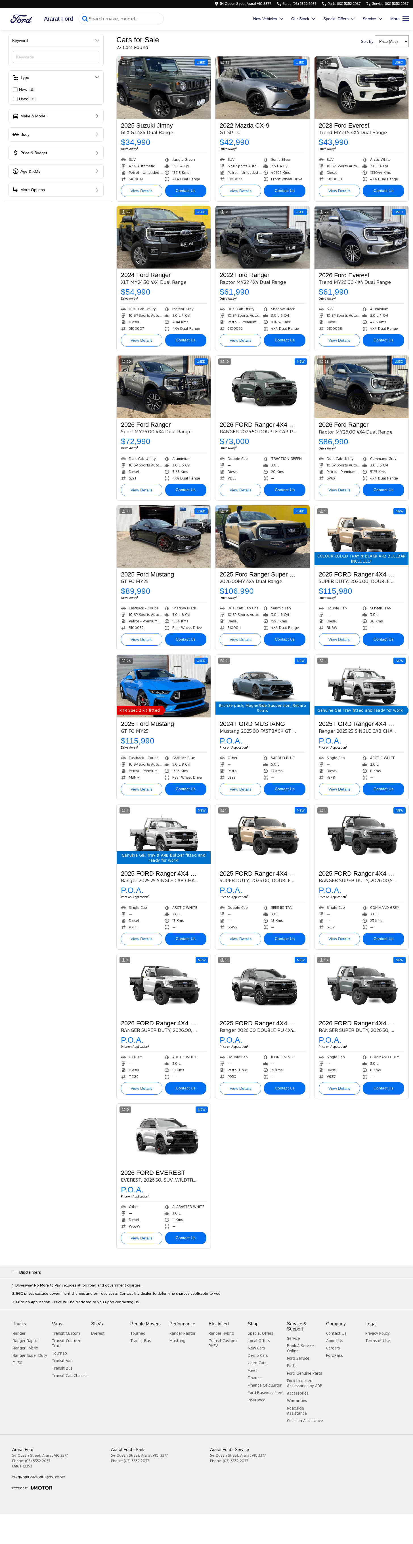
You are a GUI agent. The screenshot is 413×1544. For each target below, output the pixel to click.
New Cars (256, 1348)
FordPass (334, 1355)
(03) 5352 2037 (37, 1461)
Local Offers (259, 1340)
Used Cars (257, 1362)
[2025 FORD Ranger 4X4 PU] (262, 985)
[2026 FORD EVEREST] (164, 1135)
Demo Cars (258, 1355)
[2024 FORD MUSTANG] (262, 686)
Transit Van (62, 1360)
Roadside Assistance (297, 1411)
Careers (333, 1348)
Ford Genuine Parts (304, 1373)
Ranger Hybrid (25, 1348)
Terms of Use (377, 1340)
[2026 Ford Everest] (361, 237)
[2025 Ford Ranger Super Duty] (262, 536)
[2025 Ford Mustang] (164, 536)
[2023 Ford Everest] (361, 87)
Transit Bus (62, 1368)
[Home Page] (21, 18)
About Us (334, 1340)
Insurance (256, 1400)
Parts (292, 1365)
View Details (141, 191)
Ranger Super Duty (30, 1355)
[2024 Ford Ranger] (164, 237)
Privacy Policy (377, 1333)
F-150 (17, 1362)
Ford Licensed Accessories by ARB (304, 1383)
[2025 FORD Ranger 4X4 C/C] (361, 536)
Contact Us (186, 190)
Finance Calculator (265, 1385)
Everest (98, 1333)
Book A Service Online (300, 1348)
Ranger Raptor (26, 1340)
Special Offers (336, 18)
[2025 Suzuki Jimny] (164, 87)
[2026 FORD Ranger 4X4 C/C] (164, 985)
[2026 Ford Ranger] (164, 387)
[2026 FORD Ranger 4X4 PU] (262, 387)
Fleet (252, 1370)
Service (369, 18)
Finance (255, 1377)
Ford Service (298, 1358)
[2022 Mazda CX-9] (262, 87)
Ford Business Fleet (266, 1392)
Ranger (19, 1333)
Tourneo (59, 1353)
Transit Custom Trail (66, 1343)
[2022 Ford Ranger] (262, 237)
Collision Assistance (305, 1420)
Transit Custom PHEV (223, 1343)
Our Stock (300, 18)
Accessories (298, 1393)
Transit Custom (66, 1333)
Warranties (297, 1400)
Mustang (177, 1340)
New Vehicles (265, 18)
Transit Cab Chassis (69, 1375)
